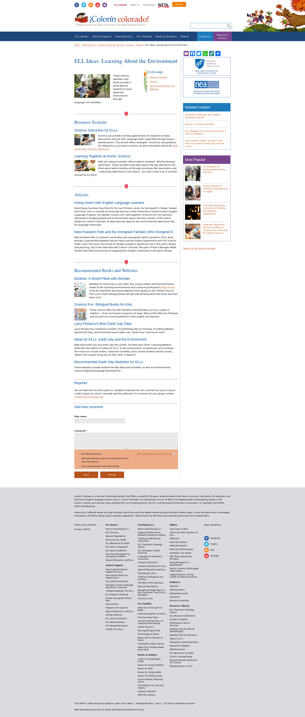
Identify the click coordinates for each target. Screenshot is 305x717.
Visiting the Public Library (151, 644)
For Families (144, 36)
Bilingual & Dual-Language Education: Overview (119, 586)
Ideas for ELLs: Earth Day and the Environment (110, 339)
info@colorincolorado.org (88, 397)
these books (168, 287)
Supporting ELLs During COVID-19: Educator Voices (183, 575)
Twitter (83, 5)
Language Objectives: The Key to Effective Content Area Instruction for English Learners (215, 228)
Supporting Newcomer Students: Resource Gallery (152, 533)
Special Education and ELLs (120, 560)
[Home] (113, 21)
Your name (80, 416)
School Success (145, 627)
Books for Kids (145, 668)
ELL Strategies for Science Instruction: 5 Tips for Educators (205, 132)
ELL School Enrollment (117, 581)
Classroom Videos (179, 529)
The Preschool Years (148, 617)
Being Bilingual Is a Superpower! (180, 563)
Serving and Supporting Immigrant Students (118, 555)
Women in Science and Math (199, 124)
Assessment (112, 604)
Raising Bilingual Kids (149, 630)
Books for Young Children (150, 665)
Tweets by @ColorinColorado (199, 248)
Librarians (175, 597)
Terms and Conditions (85, 525)
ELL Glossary (112, 532)
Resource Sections (158, 77)
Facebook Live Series (180, 553)
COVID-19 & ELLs (114, 629)
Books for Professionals (150, 676)
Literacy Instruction (148, 562)
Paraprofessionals (179, 593)
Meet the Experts (178, 545)
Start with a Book (124, 703)
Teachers (174, 586)
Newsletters (149, 5)
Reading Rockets (144, 703)
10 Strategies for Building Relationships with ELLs (214, 169)
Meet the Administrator (181, 549)
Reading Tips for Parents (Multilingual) (182, 630)
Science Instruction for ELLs (95, 130)
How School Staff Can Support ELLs (117, 576)
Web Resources (177, 649)
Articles (139, 45)
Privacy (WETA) (82, 529)
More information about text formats (154, 454)
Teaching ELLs (124, 36)
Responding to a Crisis (181, 666)
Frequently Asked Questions (184, 642)
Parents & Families (179, 600)
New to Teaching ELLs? (117, 529)
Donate (179, 4)
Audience (205, 36)
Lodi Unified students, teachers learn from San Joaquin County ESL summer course (204, 143)
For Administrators (115, 622)
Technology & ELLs (147, 573)
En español (120, 5)
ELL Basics (82, 36)
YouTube (97, 5)
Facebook (76, 5)
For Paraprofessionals (117, 625)
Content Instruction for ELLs (111, 45)
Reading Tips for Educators (183, 635)
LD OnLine (169, 703)
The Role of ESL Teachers (150, 583)
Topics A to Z (176, 638)
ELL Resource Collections (182, 616)
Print (104, 5)
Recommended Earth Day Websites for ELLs (108, 362)
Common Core (145, 598)
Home (77, 45)
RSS (90, 5)
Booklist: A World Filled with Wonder (102, 279)
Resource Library (222, 36)
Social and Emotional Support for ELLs (116, 570)
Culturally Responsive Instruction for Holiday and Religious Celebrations (214, 209)
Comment (81, 431)
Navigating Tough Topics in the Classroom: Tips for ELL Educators (152, 592)
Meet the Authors (146, 695)
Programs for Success (117, 607)
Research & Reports (180, 646)
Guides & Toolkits (179, 619)
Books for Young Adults (149, 672)
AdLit (158, 703)
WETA (163, 5)
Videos (184, 36)
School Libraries (114, 615)
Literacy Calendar (147, 691)
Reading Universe (185, 703)
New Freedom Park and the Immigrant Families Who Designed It (123, 232)
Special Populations (116, 536)
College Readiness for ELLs (119, 591)
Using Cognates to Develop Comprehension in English (215, 189)
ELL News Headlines (116, 550)
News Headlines (212, 525)
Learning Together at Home (152, 614)
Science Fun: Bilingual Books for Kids (103, 304)
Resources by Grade (116, 540)
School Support (102, 36)
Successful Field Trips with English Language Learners (202, 116)
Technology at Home (148, 634)
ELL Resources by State (117, 543)
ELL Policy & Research (117, 547)
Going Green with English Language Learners (109, 203)
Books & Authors (166, 36)
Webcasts (175, 538)
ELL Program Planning (117, 594)
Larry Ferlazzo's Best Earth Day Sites (103, 324)
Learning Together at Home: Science (102, 156)
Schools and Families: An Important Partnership (150, 622)
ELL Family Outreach (116, 618)
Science (130, 45)
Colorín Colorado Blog (181, 656)
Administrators (177, 590)
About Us (135, 5)
